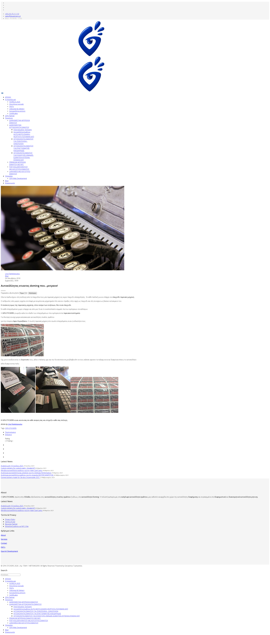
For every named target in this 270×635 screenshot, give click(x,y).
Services (4, 539)
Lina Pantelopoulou (15, 424)
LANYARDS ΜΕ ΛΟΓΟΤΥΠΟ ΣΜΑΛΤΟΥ (23, 623)
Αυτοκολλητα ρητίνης (17, 111)
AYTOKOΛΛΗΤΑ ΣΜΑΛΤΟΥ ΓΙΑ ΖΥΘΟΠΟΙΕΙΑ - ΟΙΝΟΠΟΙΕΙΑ (23, 141)
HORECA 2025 (14, 102)
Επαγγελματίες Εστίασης (23, 129)
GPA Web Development (18, 178)
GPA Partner (10, 116)
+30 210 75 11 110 (12, 14)
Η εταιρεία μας (10, 99)
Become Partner (11, 524)
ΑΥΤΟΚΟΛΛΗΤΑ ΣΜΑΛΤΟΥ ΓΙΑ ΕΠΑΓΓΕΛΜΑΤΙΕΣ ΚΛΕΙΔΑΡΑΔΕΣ (23, 148)
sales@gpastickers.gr (13, 16)
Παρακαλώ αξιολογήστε (10, 293)
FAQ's (11, 106)
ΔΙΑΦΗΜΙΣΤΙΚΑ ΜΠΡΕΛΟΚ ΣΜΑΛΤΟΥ (23, 602)
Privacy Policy (10, 519)
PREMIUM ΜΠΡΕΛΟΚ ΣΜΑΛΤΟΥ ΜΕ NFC (17, 163)
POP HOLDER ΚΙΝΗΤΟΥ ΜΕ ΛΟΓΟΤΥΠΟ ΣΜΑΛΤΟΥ (19, 168)
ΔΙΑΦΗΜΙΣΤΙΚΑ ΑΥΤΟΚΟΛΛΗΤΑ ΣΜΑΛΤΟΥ (19, 126)
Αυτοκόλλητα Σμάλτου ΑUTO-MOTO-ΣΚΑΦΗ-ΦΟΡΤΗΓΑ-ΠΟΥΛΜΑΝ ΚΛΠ (24, 134)
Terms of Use (10, 522)
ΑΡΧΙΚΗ (8, 97)
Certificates (13, 113)
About (3, 535)
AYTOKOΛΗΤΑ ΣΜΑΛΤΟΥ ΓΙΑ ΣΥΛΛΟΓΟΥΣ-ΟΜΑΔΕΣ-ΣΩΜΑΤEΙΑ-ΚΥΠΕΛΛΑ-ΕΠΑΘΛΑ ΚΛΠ (24, 156)
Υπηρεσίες (9, 176)
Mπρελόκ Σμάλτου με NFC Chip (16, 526)
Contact (4, 543)
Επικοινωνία (10, 183)
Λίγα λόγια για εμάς (16, 104)
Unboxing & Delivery (16, 109)
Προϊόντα (9, 118)
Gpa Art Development (9, 551)
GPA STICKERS (10, 428)
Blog (6, 181)
